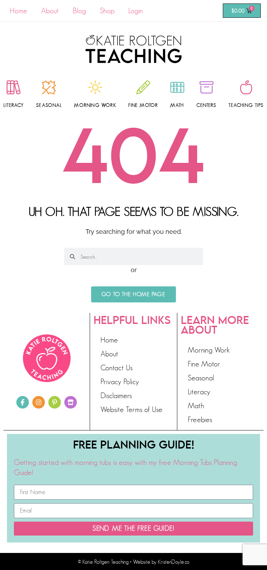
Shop (107, 10)
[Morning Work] (95, 87)
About (50, 10)
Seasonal (49, 105)
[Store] (70, 402)
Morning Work (95, 105)
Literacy (13, 105)
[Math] (177, 87)
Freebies (200, 419)
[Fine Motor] (143, 87)
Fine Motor (143, 105)
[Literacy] (14, 87)
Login (135, 10)
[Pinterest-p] (54, 402)
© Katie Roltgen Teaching (103, 562)
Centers (206, 105)
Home (18, 10)
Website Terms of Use (131, 409)
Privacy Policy (119, 381)
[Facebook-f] (22, 402)
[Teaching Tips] (246, 87)
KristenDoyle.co (173, 562)
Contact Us (116, 367)
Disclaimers (116, 395)
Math (177, 105)
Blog (79, 10)
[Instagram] (38, 402)
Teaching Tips (246, 105)
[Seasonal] (49, 87)
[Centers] (206, 87)
